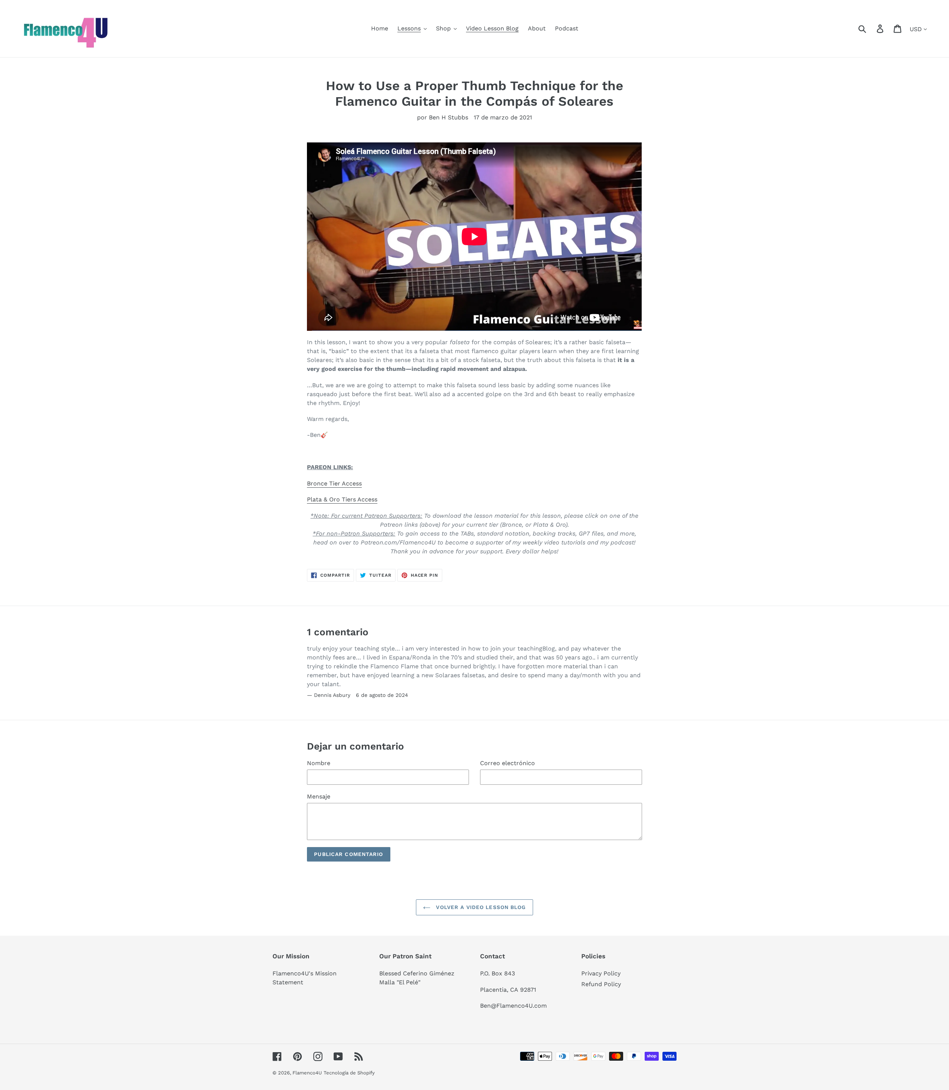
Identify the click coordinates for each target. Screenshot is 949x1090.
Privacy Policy (601, 973)
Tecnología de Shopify (349, 1073)
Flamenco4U (307, 1073)
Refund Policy (601, 984)
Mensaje (318, 796)
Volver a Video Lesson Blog (480, 907)
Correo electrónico (507, 763)
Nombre (318, 763)
